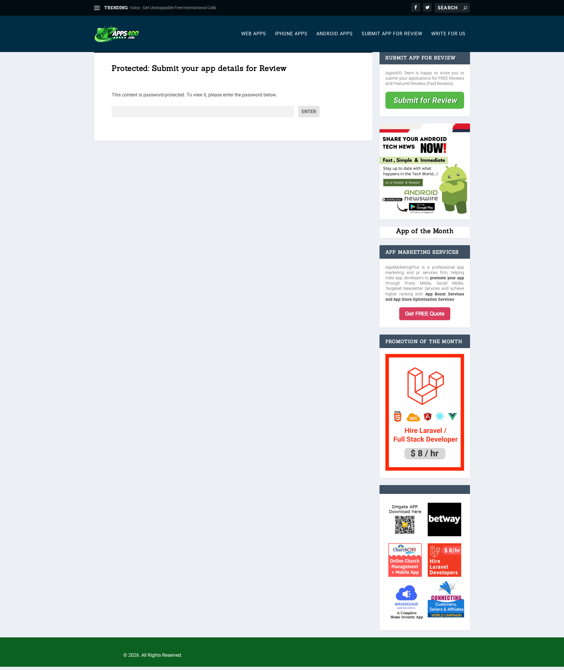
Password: (122, 111)
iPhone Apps (291, 33)
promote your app (447, 277)
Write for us (448, 33)
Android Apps (334, 33)
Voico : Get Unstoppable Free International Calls (173, 7)
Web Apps (253, 33)
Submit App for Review (392, 33)
